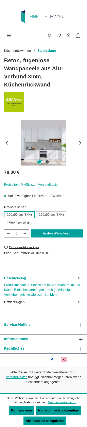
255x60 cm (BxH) (19, 223)
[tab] (42, 286)
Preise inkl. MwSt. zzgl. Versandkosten (31, 184)
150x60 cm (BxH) (51, 214)
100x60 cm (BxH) (19, 214)
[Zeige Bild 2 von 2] (47, 162)
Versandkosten (16, 377)
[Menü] (9, 35)
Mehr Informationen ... (62, 402)
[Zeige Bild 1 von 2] (39, 162)
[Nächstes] (80, 142)
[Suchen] (49, 35)
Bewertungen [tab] (14, 302)
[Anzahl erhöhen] (25, 233)
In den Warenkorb (56, 233)
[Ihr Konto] (68, 35)
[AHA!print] (43, 102)
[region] (43, 143)
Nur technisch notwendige (58, 410)
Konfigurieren (21, 410)
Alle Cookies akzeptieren (45, 421)
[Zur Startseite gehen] (43, 16)
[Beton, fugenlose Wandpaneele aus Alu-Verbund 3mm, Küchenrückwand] (43, 143)
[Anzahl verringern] (8, 233)
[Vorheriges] (7, 142)
